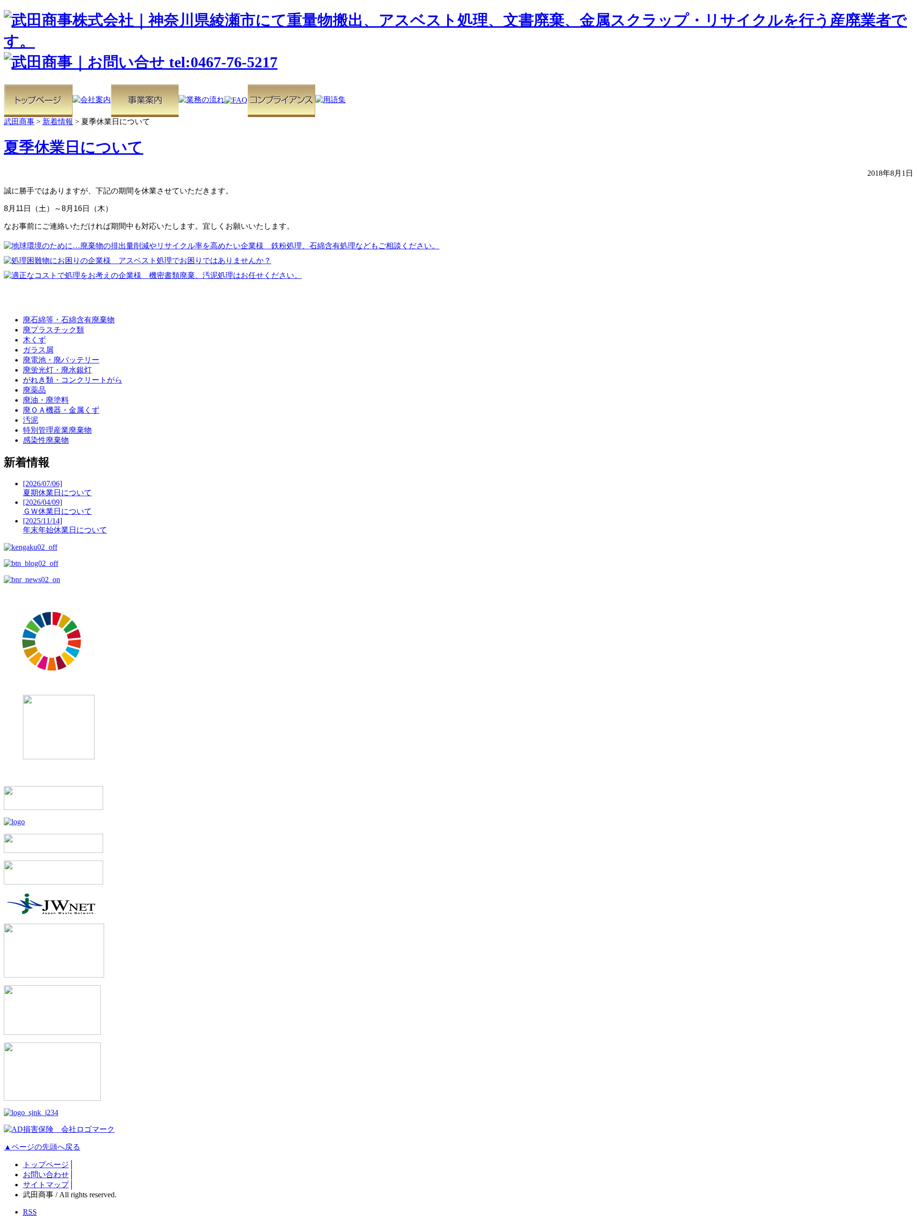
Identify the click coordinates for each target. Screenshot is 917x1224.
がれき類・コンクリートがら (72, 380)
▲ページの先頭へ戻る (42, 1147)
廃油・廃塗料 (46, 400)
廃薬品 (34, 390)
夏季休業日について (73, 147)
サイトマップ (46, 1185)
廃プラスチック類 (53, 330)
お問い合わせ (46, 1175)
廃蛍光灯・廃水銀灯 (57, 370)
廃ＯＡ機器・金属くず (61, 410)
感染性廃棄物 (46, 440)
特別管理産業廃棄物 (57, 430)
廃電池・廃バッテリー (61, 360)
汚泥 (30, 420)
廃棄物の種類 (38, 298)
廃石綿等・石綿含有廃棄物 (69, 320)
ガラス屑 (38, 350)
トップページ (46, 1164)
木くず (34, 340)
